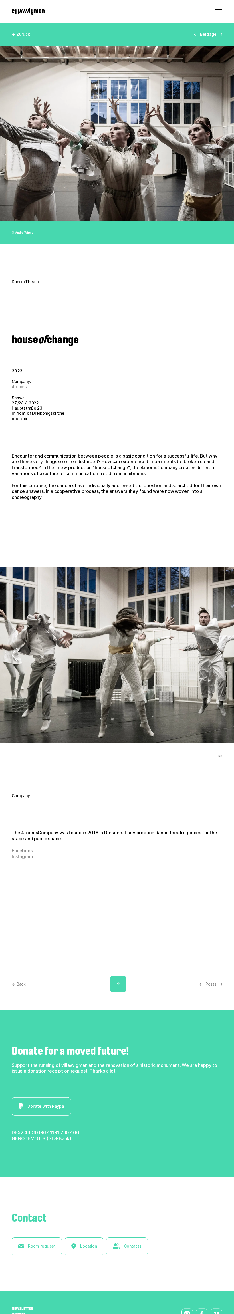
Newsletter (22, 1308)
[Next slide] (210, 655)
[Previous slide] (23, 655)
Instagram (22, 856)
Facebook (22, 850)
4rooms (19, 386)
